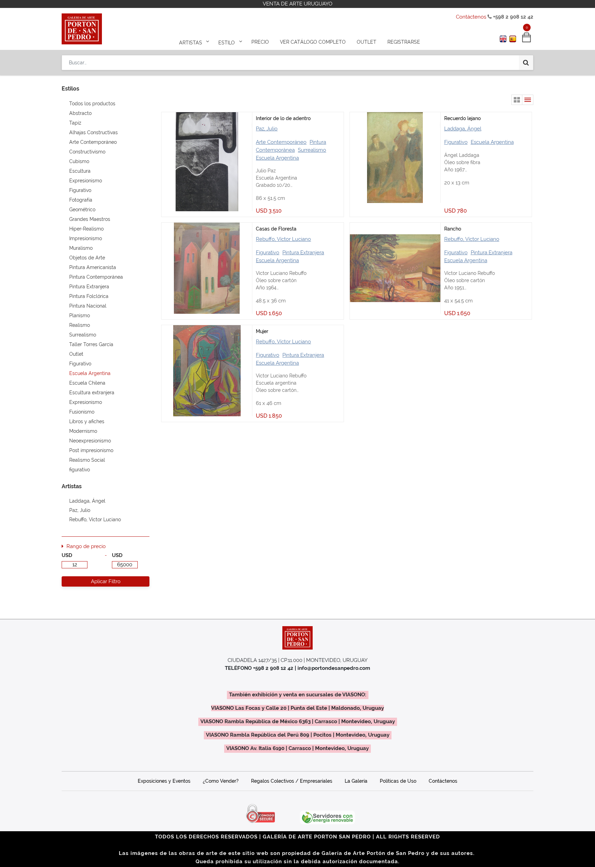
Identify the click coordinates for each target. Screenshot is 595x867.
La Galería (356, 781)
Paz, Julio (267, 129)
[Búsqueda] (526, 62)
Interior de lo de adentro (283, 118)
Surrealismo (312, 150)
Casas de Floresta (276, 229)
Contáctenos (471, 17)
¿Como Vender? (221, 781)
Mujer (262, 331)
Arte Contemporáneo (281, 142)
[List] (527, 100)
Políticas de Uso (398, 781)
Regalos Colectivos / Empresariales (291, 781)
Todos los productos (92, 103)
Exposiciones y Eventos (164, 781)
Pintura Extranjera (303, 252)
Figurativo (456, 142)
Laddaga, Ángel (462, 129)
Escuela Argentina (277, 158)
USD (67, 555)
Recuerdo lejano (462, 118)
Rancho (452, 229)
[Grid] (516, 100)
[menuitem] (260, 42)
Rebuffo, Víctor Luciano (283, 239)
